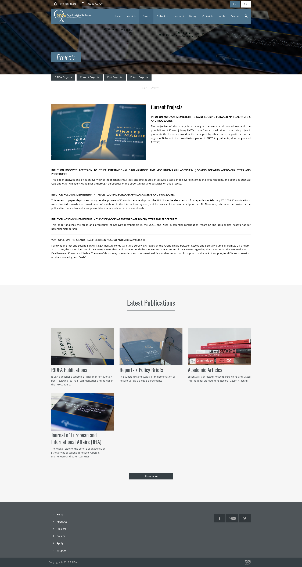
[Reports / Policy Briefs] (151, 346)
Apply (222, 16)
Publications (162, 16)
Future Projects (139, 77)
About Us (131, 16)
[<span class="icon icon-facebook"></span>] (219, 518)
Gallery (192, 16)
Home (118, 16)
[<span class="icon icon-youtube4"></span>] (232, 518)
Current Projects (89, 77)
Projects (146, 16)
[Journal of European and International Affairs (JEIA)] (82, 412)
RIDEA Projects (63, 77)
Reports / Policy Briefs (141, 370)
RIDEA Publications (69, 370)
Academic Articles (205, 370)
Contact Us (207, 16)
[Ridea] (73, 16)
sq (245, 3)
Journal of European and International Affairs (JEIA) (76, 439)
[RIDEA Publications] (82, 346)
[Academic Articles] (219, 346)
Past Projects (114, 77)
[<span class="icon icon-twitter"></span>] (245, 518)
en (234, 3)
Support (235, 16)
